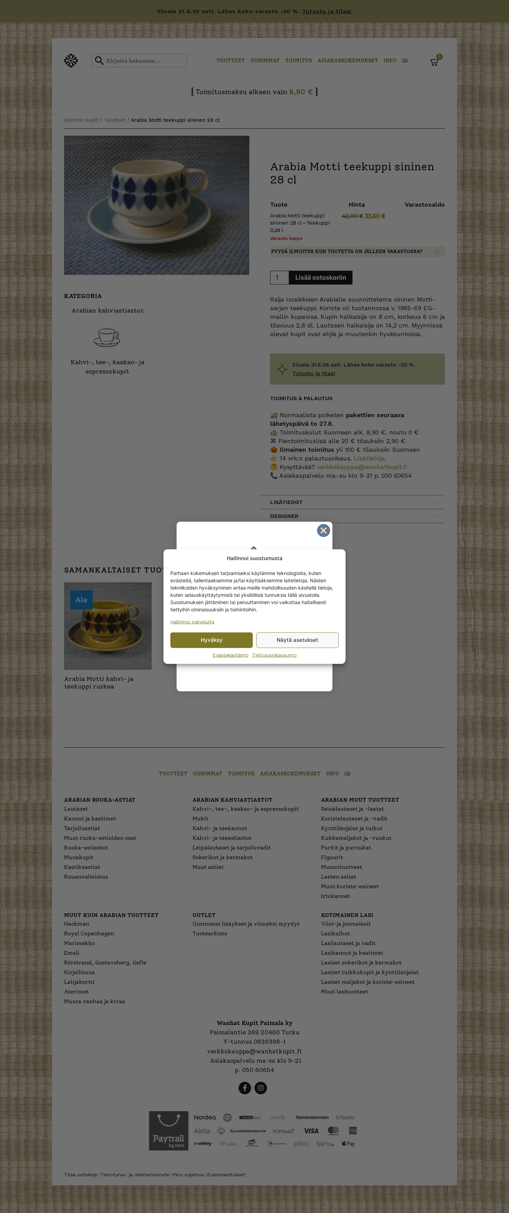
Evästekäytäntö (231, 654)
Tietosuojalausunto (274, 654)
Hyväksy (212, 640)
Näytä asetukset (297, 640)
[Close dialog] (324, 530)
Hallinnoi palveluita (192, 621)
